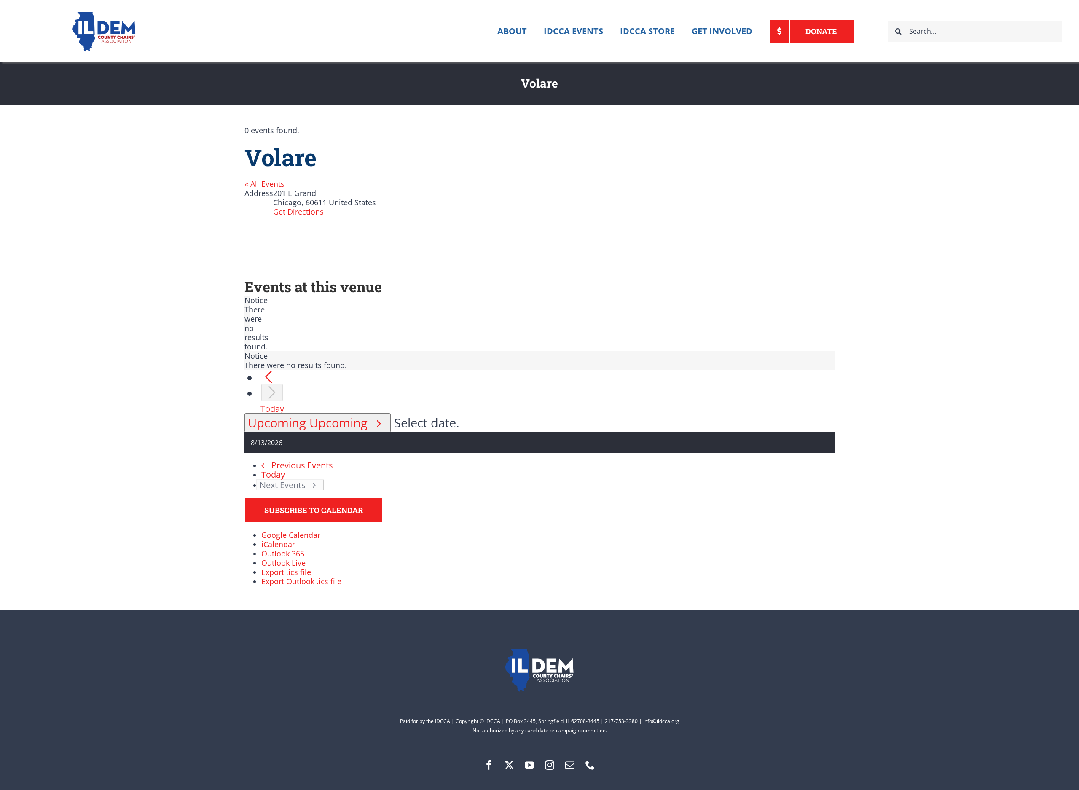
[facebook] (489, 765)
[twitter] (509, 765)
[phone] (590, 765)
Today (272, 408)
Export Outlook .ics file (301, 581)
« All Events (264, 184)
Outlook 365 (282, 553)
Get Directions (298, 212)
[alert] (247, 323)
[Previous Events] (268, 377)
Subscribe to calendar (313, 510)
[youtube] (529, 765)
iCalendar (278, 544)
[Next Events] (272, 392)
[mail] (570, 765)
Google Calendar (290, 535)
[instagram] (550, 765)
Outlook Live (283, 563)
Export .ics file (286, 572)
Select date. (426, 422)
